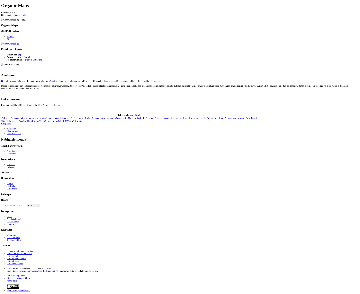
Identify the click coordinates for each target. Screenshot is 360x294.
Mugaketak (12, 281)
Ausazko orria (13, 221)
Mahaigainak (120, 118)
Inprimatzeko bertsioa (16, 258)
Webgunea (11, 235)
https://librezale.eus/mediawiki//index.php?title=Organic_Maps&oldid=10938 (36, 121)
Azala (9, 216)
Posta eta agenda (162, 118)
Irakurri (10, 183)
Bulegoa (5, 118)
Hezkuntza (78, 118)
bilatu (25, 15)
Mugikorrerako (13, 131)
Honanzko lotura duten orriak (20, 251)
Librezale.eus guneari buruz (19, 278)
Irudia (87, 118)
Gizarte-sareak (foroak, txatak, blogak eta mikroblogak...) (46, 118)
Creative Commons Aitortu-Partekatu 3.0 (37, 271)
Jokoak (110, 118)
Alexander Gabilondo (32, 60)
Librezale (26, 57)
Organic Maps (8, 81)
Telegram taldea (14, 240)
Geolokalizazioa (14, 133)
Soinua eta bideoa (215, 118)
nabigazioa (17, 15)
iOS (8, 39)
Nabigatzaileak (134, 118)
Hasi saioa (11, 153)
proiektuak (135, 115)
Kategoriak (6, 123)
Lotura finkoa (13, 261)
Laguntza (11, 224)
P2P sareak (148, 118)
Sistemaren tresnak (197, 118)
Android (10, 36)
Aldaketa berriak (14, 219)
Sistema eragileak (179, 118)
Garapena (15, 118)
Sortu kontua (12, 151)
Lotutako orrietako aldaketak (19, 253)
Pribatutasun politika (16, 275)
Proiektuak (11, 128)
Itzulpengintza (98, 118)
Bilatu (4, 199)
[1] (19, 54)
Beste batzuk (251, 118)
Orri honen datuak (15, 263)
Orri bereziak (12, 256)
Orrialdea (11, 164)
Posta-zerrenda (13, 237)
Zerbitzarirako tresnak (234, 118)
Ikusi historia (12, 188)
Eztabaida (11, 167)
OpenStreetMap (56, 81)
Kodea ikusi (12, 186)
